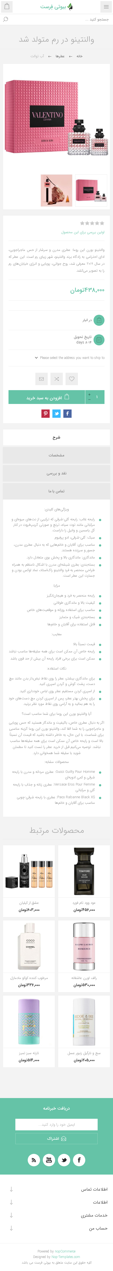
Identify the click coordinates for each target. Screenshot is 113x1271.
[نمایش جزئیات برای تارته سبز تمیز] (29, 1022)
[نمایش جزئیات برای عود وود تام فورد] (84, 871)
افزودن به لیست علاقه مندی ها (72, 379)
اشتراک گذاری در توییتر (56, 413)
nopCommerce (65, 1251)
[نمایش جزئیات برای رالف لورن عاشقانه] (84, 946)
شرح (56, 437)
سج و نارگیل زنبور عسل (84, 1053)
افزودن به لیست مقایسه (56, 379)
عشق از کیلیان (29, 902)
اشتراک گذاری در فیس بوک (67, 413)
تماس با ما (56, 491)
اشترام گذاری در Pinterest (45, 413)
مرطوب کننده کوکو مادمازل (29, 978)
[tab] (56, 437)
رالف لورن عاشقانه (84, 978)
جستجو (5, 19)
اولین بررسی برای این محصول (82, 232)
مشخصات (56, 455)
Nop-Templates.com (66, 1257)
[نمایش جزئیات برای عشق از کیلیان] (29, 871)
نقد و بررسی (57, 473)
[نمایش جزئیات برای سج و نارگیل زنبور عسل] (84, 1022)
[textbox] (62, 19)
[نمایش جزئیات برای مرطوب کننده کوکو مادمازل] (29, 946)
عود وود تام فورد (84, 902)
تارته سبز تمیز (29, 1053)
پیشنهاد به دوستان (41, 379)
